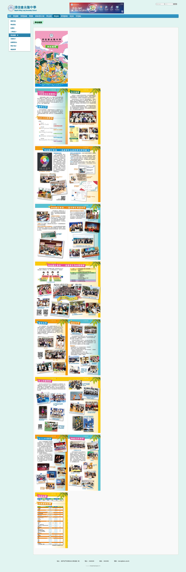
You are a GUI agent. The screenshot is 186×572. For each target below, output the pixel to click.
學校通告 (13, 24)
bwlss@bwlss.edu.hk (123, 561)
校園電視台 (14, 42)
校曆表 (12, 28)
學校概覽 (13, 35)
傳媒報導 (13, 49)
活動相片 (13, 39)
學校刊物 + (14, 46)
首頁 (9, 16)
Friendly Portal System (94, 565)
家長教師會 (64, 16)
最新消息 (13, 21)
